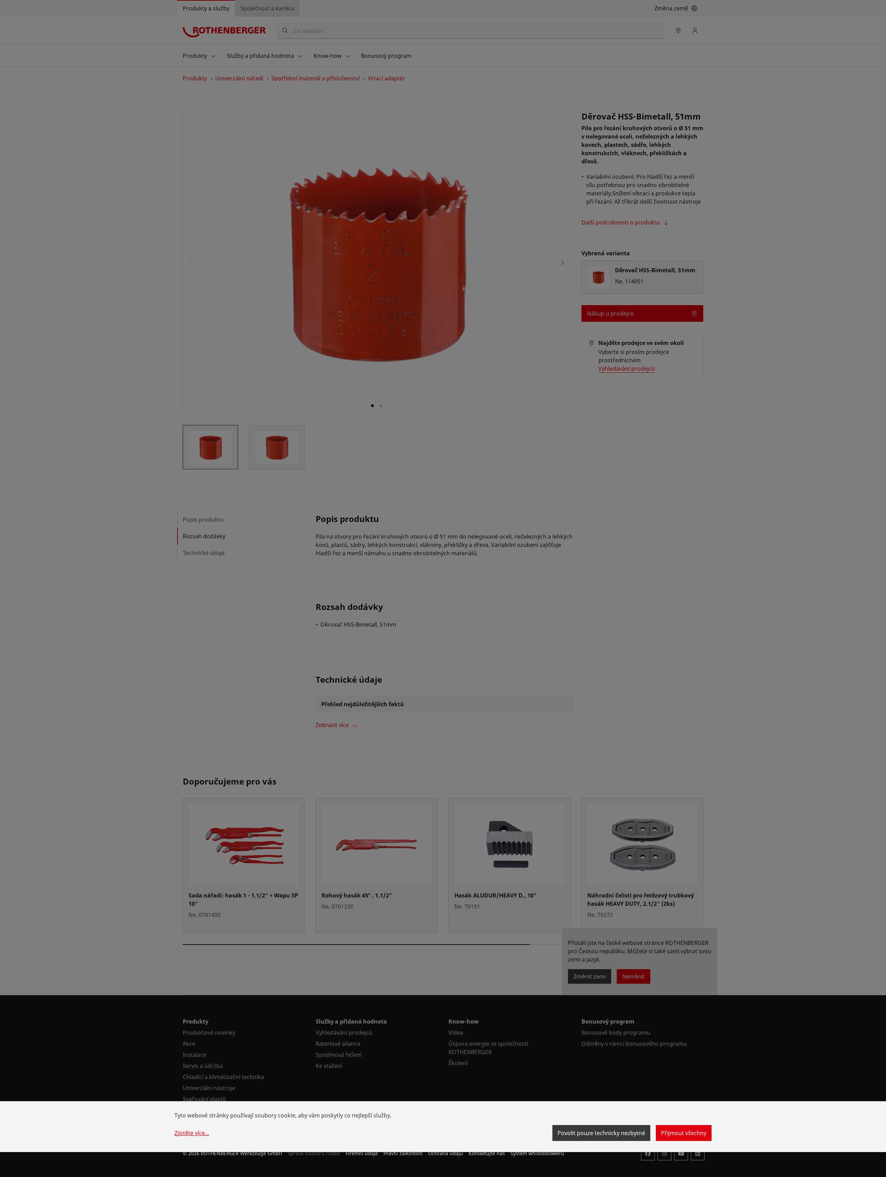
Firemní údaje (362, 1153)
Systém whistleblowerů (537, 1153)
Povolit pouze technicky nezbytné (601, 1133)
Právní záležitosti (403, 1153)
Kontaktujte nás (487, 1153)
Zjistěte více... (191, 1133)
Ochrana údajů (445, 1153)
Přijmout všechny (683, 1133)
